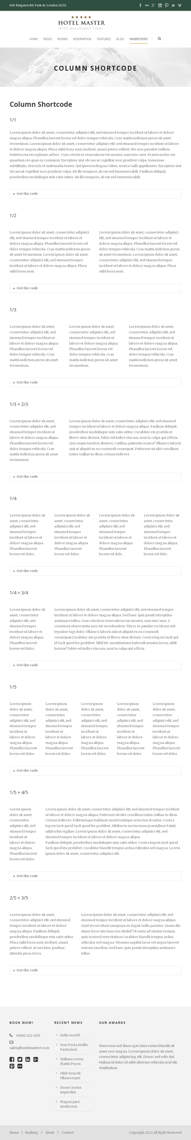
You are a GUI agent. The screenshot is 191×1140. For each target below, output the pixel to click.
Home (34, 39)
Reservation (82, 39)
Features (104, 39)
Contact (68, 1133)
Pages (47, 39)
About (49, 1133)
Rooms (63, 39)
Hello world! (70, 1035)
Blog (120, 39)
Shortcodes (139, 39)
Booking (31, 1133)
